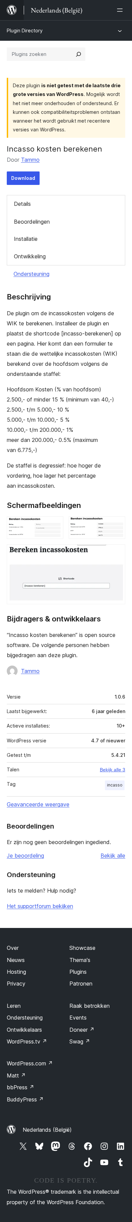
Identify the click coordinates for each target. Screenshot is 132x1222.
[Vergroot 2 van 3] (116, 525)
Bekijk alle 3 (112, 769)
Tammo (30, 159)
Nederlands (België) (47, 1129)
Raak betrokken (89, 1005)
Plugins (78, 971)
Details (22, 203)
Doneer (81, 1029)
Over (13, 947)
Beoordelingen (32, 221)
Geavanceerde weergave (38, 804)
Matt (16, 1075)
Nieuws (16, 960)
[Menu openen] (121, 10)
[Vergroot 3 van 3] (116, 553)
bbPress (20, 1087)
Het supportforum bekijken (40, 906)
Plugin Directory (25, 30)
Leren (14, 1005)
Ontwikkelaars (24, 1029)
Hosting (16, 971)
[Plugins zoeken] (78, 54)
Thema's (79, 960)
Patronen (80, 983)
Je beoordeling (25, 855)
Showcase (82, 947)
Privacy (16, 983)
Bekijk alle (113, 855)
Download (23, 178)
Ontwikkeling (30, 256)
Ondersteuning (31, 273)
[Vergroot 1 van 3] (54, 525)
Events (78, 1017)
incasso (115, 784)
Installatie (26, 238)
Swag (79, 1041)
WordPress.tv (27, 1041)
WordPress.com (30, 1063)
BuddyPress (25, 1099)
